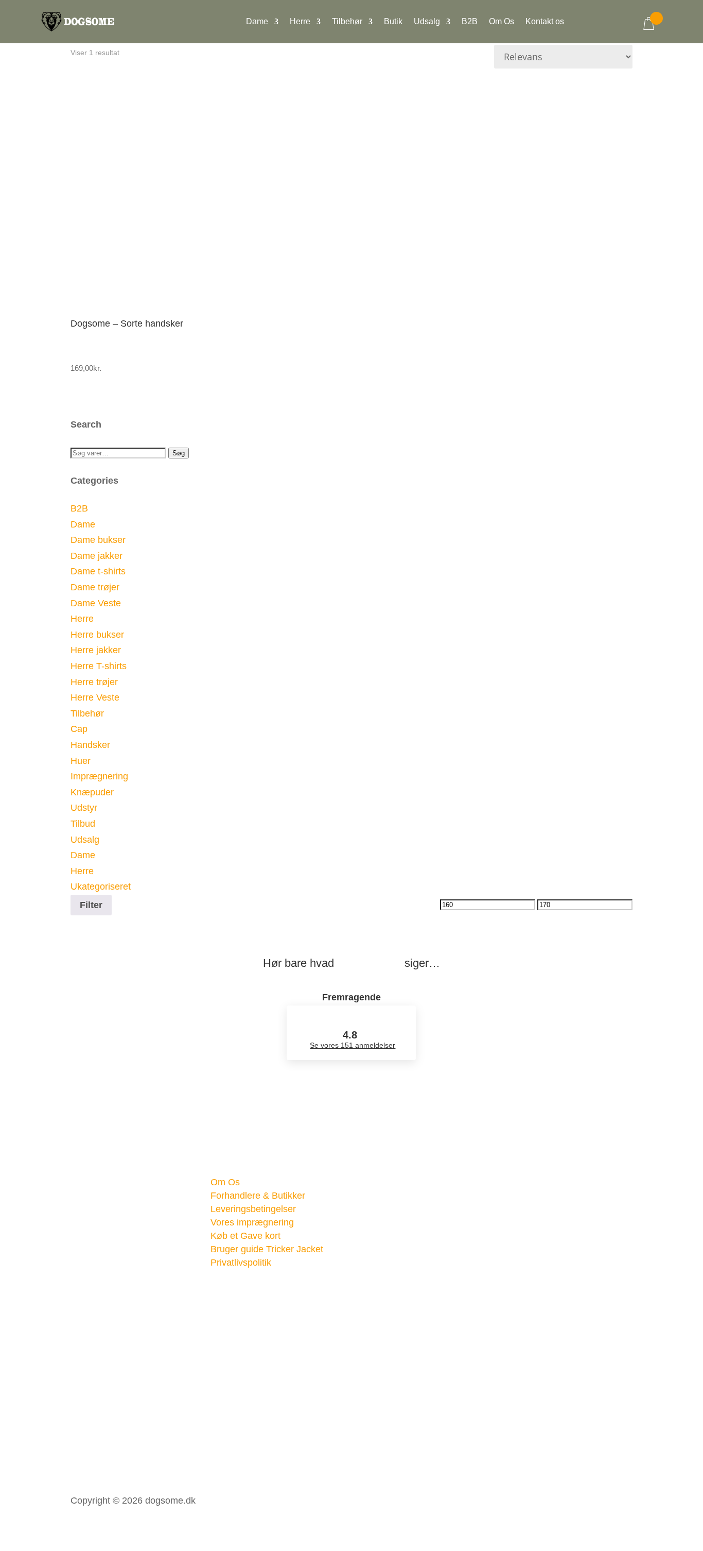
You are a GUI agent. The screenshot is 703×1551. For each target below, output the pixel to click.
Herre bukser (97, 634)
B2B (470, 22)
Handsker (90, 745)
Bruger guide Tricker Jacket (266, 1249)
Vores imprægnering (252, 1222)
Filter (91, 905)
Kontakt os (544, 22)
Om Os (501, 22)
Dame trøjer (95, 587)
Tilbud (83, 824)
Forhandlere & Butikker (257, 1195)
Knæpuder (92, 792)
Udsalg (427, 22)
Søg (178, 453)
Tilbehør (347, 22)
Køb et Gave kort (245, 1236)
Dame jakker (96, 556)
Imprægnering (99, 776)
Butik (393, 22)
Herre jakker (96, 650)
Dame (257, 22)
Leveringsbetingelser (253, 1209)
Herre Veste (95, 697)
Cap (79, 729)
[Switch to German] (621, 30)
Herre (300, 22)
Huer (81, 761)
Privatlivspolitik (240, 1262)
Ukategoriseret (101, 886)
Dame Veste (96, 603)
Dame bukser (98, 540)
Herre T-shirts (99, 666)
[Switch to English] (600, 30)
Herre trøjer (94, 682)
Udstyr (84, 808)
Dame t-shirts (98, 571)
